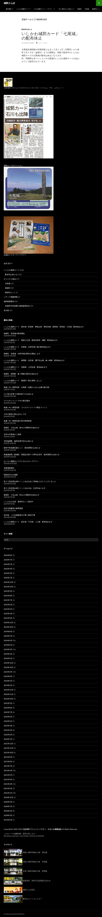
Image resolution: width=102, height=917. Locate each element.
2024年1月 (8, 658)
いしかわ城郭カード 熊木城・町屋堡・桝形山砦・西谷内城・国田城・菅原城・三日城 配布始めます (44, 327)
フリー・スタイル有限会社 (51, 829)
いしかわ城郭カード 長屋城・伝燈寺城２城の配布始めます (27, 347)
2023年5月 (8, 681)
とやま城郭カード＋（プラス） (43, 9)
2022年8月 (8, 708)
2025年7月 (8, 600)
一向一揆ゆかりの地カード (66, 9)
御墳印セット (96, 9)
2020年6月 (8, 811)
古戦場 (87, 9)
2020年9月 (8, 802)
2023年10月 (8, 667)
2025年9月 (8, 591)
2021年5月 (8, 775)
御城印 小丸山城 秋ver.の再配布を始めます (22, 495)
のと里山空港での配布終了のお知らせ (18, 394)
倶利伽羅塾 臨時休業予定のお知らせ (18, 441)
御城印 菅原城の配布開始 (14, 333)
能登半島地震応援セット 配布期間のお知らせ (22, 448)
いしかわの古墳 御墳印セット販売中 (18, 501)
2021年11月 (8, 748)
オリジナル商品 (10, 279)
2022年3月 (8, 730)
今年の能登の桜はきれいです (15, 414)
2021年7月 (8, 766)
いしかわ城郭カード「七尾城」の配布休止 (51, 36)
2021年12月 (8, 743)
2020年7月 (8, 806)
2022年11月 (8, 694)
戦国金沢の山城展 (11, 475)
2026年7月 (8, 560)
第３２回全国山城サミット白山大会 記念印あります (25, 488)
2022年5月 (8, 721)
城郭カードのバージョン (13, 165)
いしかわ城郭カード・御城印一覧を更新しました (23, 380)
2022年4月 (8, 726)
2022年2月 (8, 735)
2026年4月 (8, 569)
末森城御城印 (9, 468)
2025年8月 (8, 596)
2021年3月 (8, 784)
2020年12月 (8, 797)
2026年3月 (8, 573)
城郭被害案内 (9, 301)
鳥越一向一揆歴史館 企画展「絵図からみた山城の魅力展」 (27, 387)
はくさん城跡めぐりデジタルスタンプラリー (21, 461)
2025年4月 (8, 613)
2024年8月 (8, 631)
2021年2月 (8, 788)
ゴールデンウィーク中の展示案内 (17, 401)
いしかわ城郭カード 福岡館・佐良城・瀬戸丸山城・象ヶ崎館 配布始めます (34, 360)
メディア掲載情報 (11, 297)
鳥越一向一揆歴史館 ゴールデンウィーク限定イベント (25, 407)
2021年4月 (8, 779)
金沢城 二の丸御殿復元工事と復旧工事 (19, 515)
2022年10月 (8, 699)
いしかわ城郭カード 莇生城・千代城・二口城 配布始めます (28, 522)
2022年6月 (8, 717)
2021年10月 (8, 752)
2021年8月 (8, 761)
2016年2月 (8, 820)
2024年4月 (8, 649)
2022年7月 (8, 712)
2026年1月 (8, 578)
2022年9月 (8, 703)
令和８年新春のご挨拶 (12, 434)
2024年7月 (8, 636)
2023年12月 (8, 663)
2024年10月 (8, 627)
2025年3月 (8, 618)
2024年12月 (8, 622)
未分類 (6, 310)
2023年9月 (8, 672)
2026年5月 (8, 564)
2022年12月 (8, 690)
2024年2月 (8, 654)
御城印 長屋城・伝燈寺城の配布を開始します (22, 354)
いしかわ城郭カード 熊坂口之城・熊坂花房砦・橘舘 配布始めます (31, 340)
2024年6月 (8, 640)
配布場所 (8, 9)
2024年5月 (8, 645)
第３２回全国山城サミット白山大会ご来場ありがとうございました (30, 481)
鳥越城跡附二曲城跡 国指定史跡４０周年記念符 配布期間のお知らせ (31, 454)
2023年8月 (8, 676)
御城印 (79, 9)
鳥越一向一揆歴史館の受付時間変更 (18, 421)
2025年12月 (8, 582)
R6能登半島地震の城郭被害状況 (17, 306)
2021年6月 (8, 770)
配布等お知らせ (27, 29)
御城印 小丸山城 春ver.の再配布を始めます (22, 427)
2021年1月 (8, 793)
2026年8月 (8, 555)
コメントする (42, 43)
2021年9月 (8, 757)
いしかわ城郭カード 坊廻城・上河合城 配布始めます (25, 367)
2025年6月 (8, 604)
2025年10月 (8, 587)
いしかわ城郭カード (22, 9)
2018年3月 (8, 815)
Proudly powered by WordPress (14, 914)
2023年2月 (8, 685)
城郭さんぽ (9, 3)
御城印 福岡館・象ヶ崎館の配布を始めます (21, 374)
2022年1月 (8, 739)
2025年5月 (8, 609)
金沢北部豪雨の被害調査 (13, 508)
